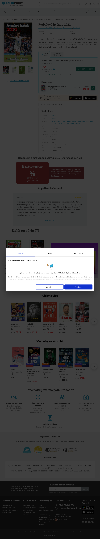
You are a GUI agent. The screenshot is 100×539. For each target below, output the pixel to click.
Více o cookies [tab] (79, 253)
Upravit (48, 287)
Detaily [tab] (50, 253)
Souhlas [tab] (21, 253)
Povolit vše (78, 287)
